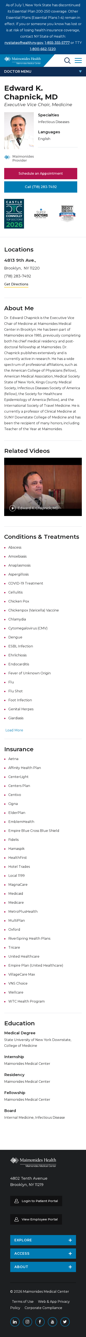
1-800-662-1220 (43, 49)
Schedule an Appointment (41, 173)
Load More (14, 730)
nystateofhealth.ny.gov (24, 43)
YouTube (52, 1322)
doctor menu (17, 72)
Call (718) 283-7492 (41, 187)
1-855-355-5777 (57, 43)
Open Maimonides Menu (78, 60)
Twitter (65, 1322)
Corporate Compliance (43, 1308)
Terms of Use (23, 1302)
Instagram (27, 1322)
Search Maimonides (67, 60)
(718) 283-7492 (17, 276)
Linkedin (15, 1322)
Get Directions (16, 284)
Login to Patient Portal (40, 1201)
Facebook (40, 1322)
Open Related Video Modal (43, 487)
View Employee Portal (40, 1219)
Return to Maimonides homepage (22, 60)
